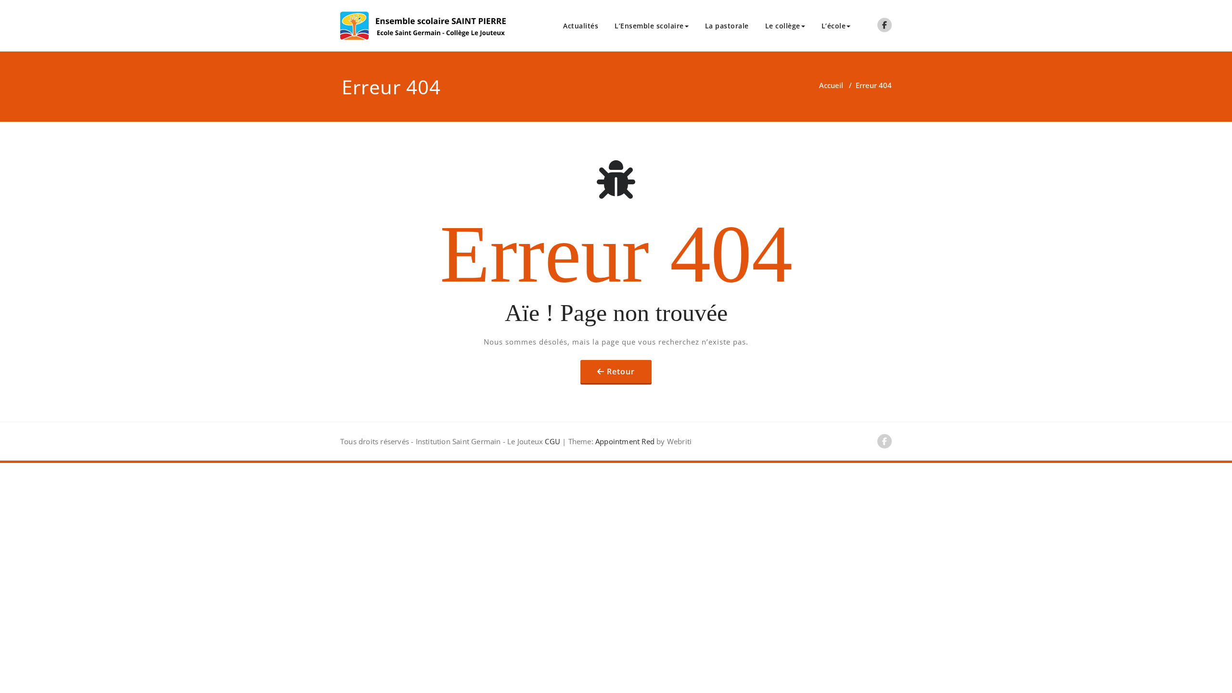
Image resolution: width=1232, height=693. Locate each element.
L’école (833, 25)
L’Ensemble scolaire (649, 25)
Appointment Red (623, 441)
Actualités (580, 25)
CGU (552, 441)
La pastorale (727, 25)
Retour (621, 371)
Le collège (782, 25)
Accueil (831, 85)
